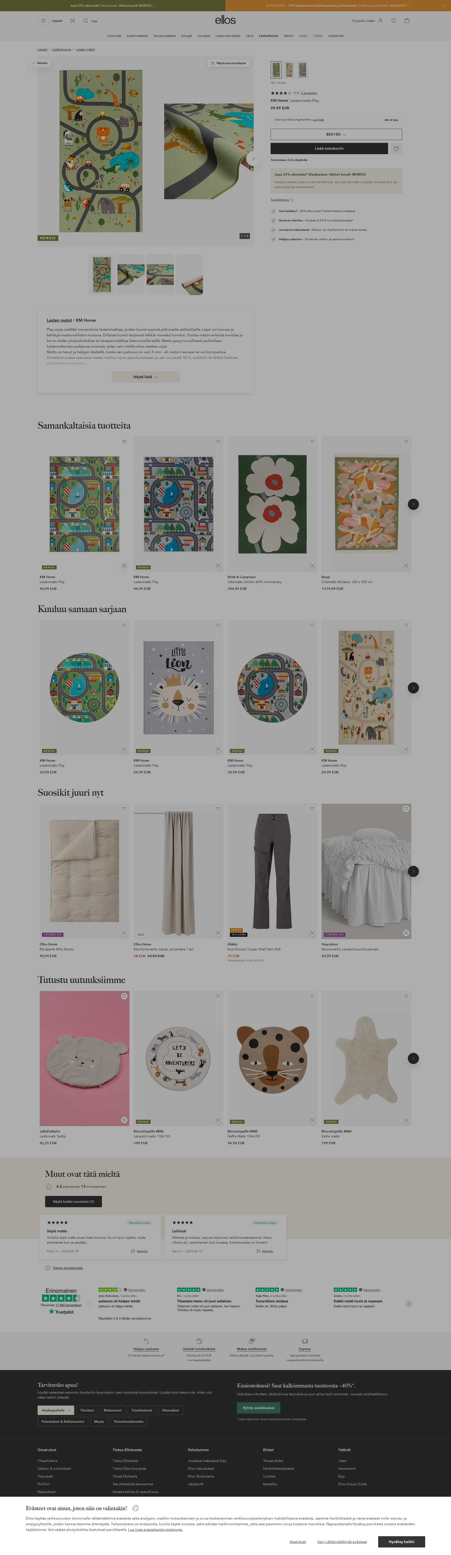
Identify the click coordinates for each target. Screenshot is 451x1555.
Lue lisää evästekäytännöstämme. (155, 1530)
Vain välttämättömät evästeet (342, 1541)
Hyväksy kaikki (401, 1541)
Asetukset (298, 1541)
